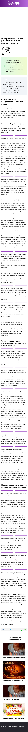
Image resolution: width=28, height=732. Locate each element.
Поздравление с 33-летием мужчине (13, 680)
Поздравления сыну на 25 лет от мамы (13, 718)
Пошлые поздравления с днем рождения (14, 657)
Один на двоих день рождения (11, 699)
